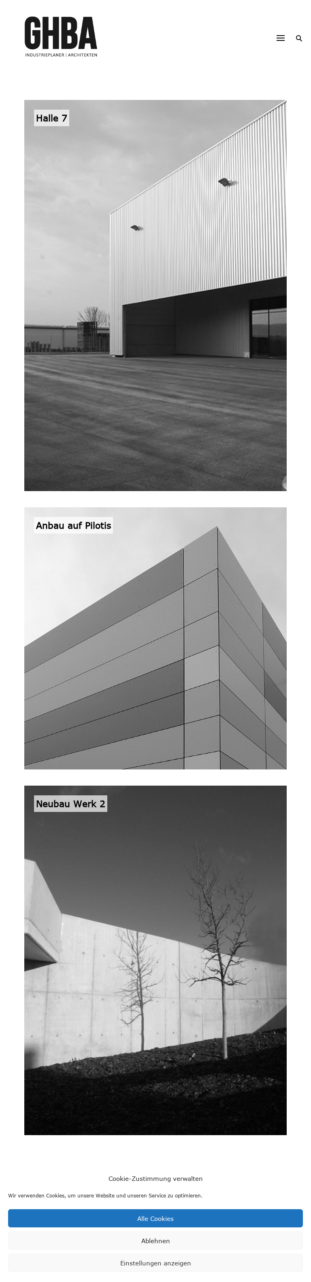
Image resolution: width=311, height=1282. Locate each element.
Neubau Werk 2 (70, 803)
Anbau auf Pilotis (73, 525)
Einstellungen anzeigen (155, 1263)
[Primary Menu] (281, 38)
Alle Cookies (155, 1218)
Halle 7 (51, 117)
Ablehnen (155, 1240)
